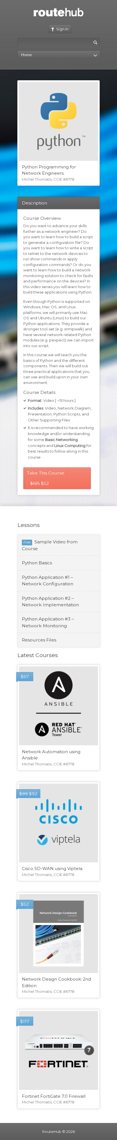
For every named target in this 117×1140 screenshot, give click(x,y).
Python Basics (37, 562)
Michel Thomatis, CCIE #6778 (48, 179)
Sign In (62, 29)
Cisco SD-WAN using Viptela (52, 868)
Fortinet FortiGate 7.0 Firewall (53, 1096)
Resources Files (39, 640)
